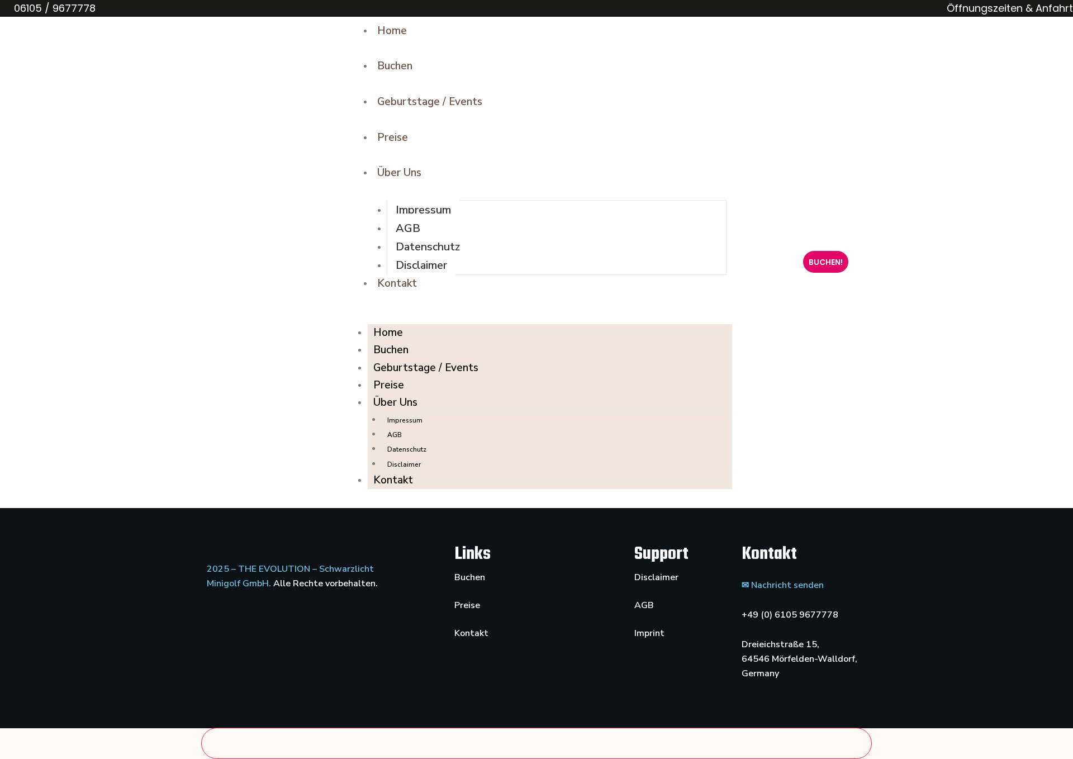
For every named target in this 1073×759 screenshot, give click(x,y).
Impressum (423, 209)
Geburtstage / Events (429, 101)
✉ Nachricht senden (783, 585)
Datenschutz (428, 246)
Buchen (394, 66)
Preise (392, 137)
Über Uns (399, 172)
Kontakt (397, 283)
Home (392, 30)
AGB (408, 228)
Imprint (649, 633)
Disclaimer (421, 265)
